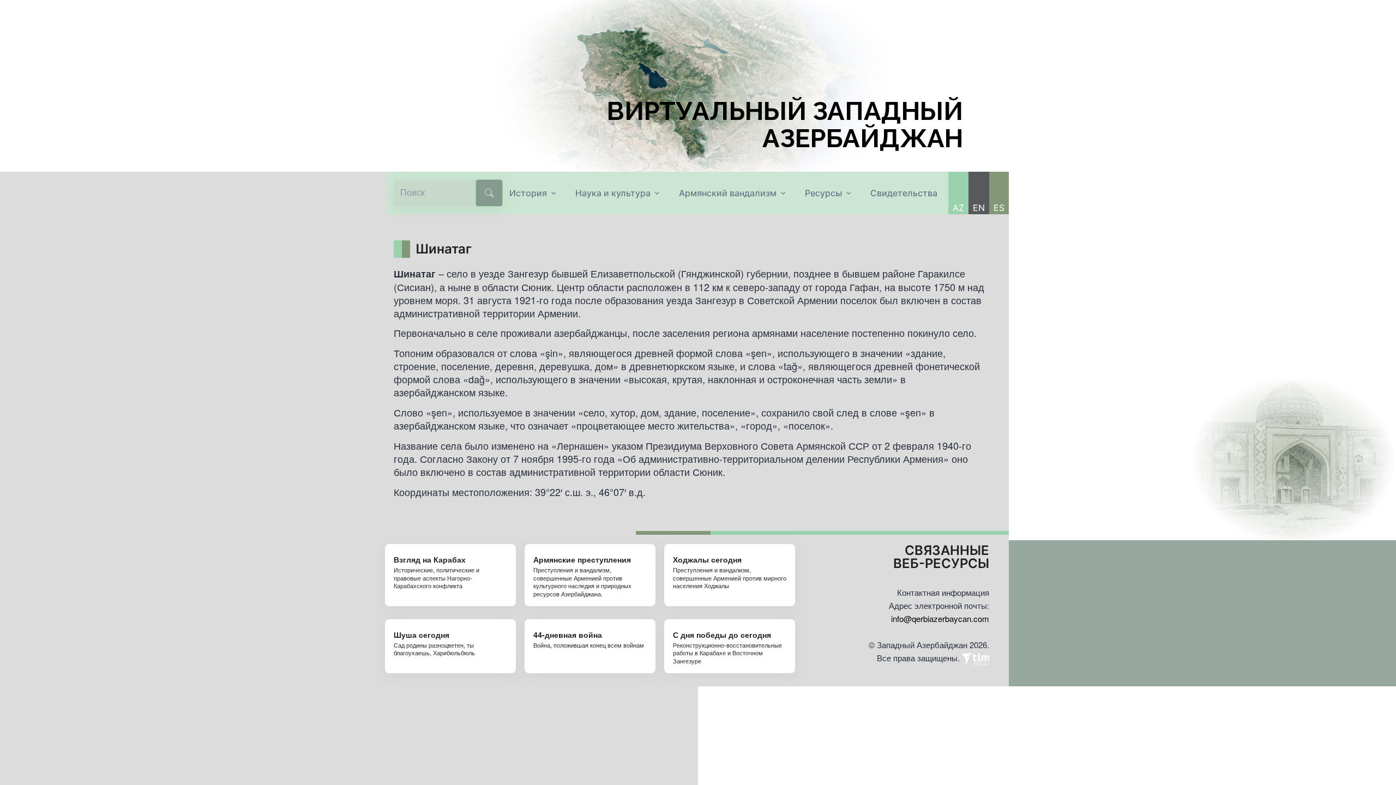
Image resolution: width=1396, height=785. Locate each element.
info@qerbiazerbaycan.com (940, 618)
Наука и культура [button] (613, 193)
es (999, 207)
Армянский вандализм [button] (728, 193)
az (958, 207)
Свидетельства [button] (903, 193)
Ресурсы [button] (823, 193)
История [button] (528, 193)
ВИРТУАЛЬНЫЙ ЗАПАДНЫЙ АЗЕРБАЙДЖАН (785, 125)
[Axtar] (489, 193)
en (979, 207)
